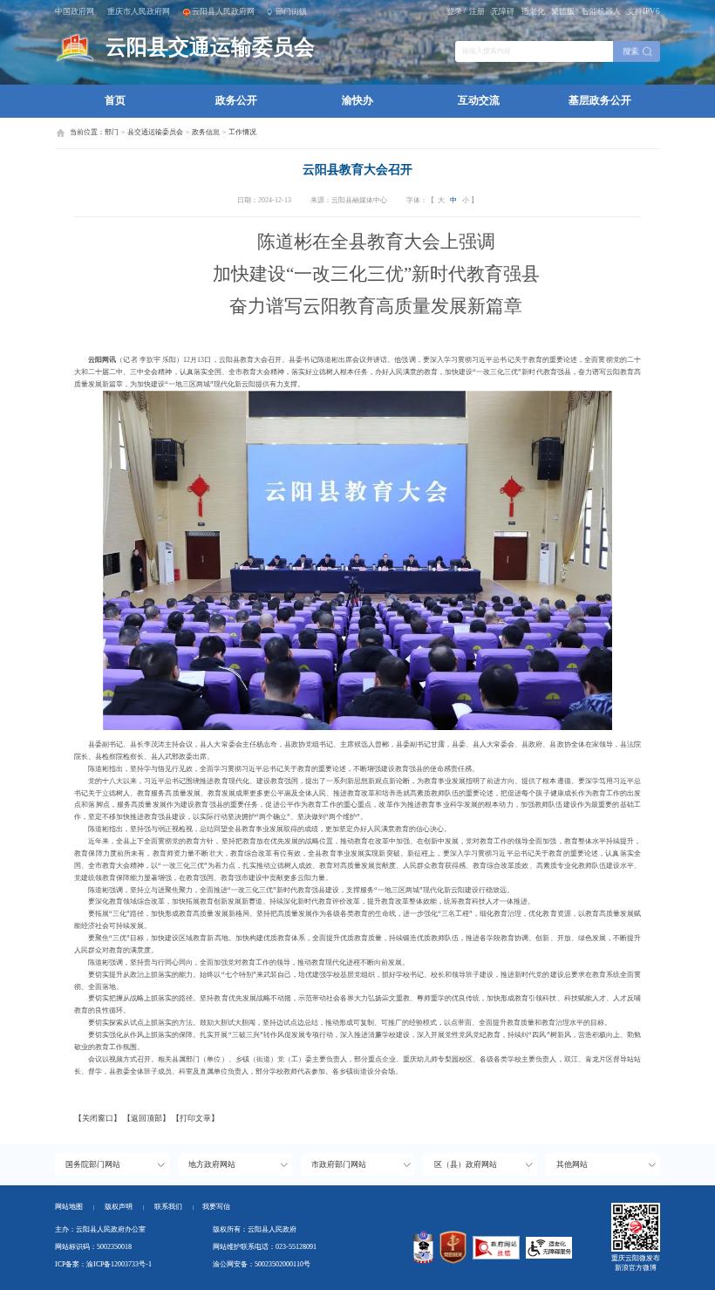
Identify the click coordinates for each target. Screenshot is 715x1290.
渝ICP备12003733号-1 (119, 1264)
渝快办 (357, 100)
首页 (115, 100)
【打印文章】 (195, 1118)
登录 (454, 11)
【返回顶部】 (146, 1118)
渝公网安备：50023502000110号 (261, 1264)
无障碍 (502, 11)
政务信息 (206, 132)
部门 (112, 132)
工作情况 (242, 132)
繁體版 (563, 11)
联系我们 (174, 1207)
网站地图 (69, 1207)
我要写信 (216, 1207)
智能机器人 (601, 11)
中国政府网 (74, 11)
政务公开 (236, 100)
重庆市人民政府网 (138, 11)
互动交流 (479, 100)
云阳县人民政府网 (223, 11)
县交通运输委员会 (155, 132)
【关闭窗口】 (97, 1118)
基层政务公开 (600, 100)
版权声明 (119, 1207)
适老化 (533, 11)
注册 (477, 11)
